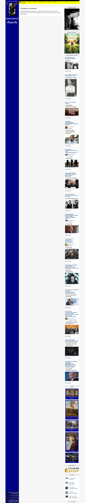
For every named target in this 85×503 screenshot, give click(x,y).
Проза (68, 60)
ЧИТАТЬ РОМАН (72, 7)
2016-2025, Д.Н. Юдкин (14, 495)
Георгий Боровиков (72, 478)
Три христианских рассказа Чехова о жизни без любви (71, 195)
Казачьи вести (69, 323)
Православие (70, 130)
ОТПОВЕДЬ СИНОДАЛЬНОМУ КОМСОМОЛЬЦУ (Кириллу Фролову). (71, 123)
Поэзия (74, 77)
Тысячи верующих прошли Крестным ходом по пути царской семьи (71, 341)
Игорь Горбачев (72, 482)
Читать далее (68, 71)
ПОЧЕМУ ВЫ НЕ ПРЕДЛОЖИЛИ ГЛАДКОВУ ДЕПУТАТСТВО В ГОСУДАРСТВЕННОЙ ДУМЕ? (71, 216)
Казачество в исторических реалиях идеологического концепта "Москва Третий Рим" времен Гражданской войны (72, 313)
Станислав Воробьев (73, 496)
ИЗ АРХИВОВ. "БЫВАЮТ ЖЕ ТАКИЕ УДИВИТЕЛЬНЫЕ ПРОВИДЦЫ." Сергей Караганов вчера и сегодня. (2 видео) (71, 364)
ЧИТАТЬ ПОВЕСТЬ (72, 32)
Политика (69, 105)
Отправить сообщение (14, 492)
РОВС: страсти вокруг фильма (70, 103)
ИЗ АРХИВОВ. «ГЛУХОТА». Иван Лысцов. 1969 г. (71, 75)
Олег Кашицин (72, 487)
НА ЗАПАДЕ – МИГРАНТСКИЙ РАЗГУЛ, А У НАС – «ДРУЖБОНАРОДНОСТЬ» (71, 151)
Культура (69, 77)
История (74, 106)
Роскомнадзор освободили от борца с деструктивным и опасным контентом (72, 291)
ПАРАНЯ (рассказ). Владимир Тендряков (70, 58)
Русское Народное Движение (70, 132)
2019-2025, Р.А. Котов (14, 497)
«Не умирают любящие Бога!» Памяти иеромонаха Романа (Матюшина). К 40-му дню (72, 266)
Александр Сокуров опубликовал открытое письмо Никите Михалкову (71, 174)
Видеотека (69, 106)
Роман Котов (71, 491)
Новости (69, 178)
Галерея (72, 386)
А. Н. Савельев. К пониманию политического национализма (69, 240)
